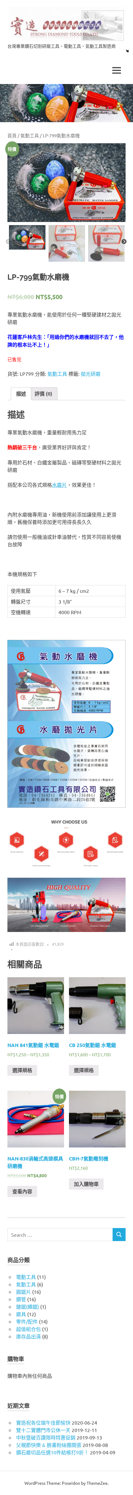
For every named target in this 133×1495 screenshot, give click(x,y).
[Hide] (127, 51)
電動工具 (26, 1277)
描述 (21, 393)
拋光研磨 (91, 373)
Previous (8, 242)
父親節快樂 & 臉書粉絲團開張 (48, 1445)
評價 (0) (43, 393)
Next (124, 242)
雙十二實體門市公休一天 (43, 1430)
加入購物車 (86, 1184)
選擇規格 (22, 1070)
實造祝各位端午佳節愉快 (43, 1422)
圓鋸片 (23, 1292)
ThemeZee (97, 1483)
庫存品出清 (28, 1336)
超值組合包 (28, 1329)
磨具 (21, 1314)
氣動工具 (29, 135)
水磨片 (59, 484)
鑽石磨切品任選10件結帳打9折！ (52, 1452)
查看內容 (22, 1191)
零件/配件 (27, 1321)
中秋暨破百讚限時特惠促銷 (45, 1437)
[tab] (21, 393)
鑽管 (21, 1299)
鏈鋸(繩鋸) (27, 1306)
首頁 (12, 135)
